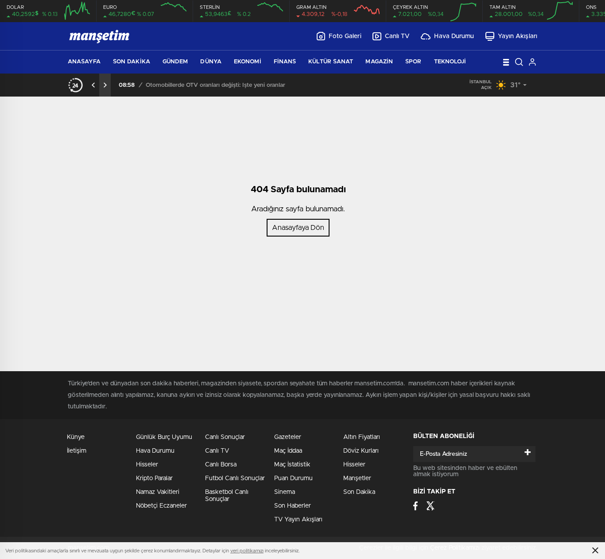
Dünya (210, 62)
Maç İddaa (288, 451)
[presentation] (93, 85)
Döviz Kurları (361, 451)
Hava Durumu (454, 36)
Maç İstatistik (292, 465)
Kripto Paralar (154, 478)
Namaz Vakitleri (157, 492)
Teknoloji (450, 62)
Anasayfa (84, 62)
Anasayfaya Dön (298, 227)
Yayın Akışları (517, 36)
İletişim (76, 451)
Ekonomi (247, 62)
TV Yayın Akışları (298, 519)
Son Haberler (292, 506)
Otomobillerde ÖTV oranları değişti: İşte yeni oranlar (215, 85)
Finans (285, 62)
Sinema (284, 492)
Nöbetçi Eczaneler (161, 506)
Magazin (379, 62)
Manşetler (357, 478)
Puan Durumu (293, 478)
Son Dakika (131, 62)
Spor (413, 62)
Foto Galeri (345, 36)
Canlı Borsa (221, 465)
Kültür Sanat (330, 62)
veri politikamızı (247, 550)
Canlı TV (397, 36)
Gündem (175, 62)
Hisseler (147, 465)
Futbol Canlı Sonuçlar (235, 478)
